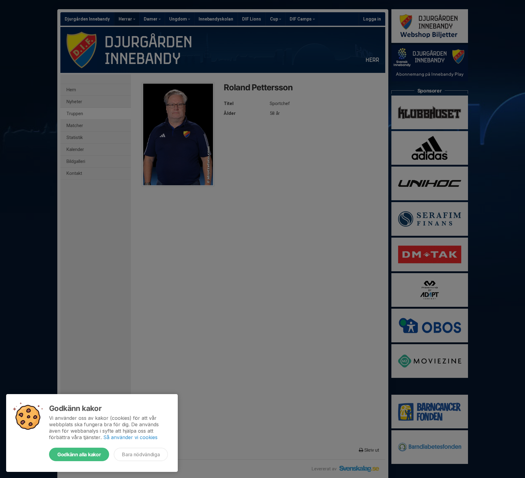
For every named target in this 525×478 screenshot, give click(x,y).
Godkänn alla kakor (79, 454)
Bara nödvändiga (141, 454)
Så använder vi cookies (130, 437)
